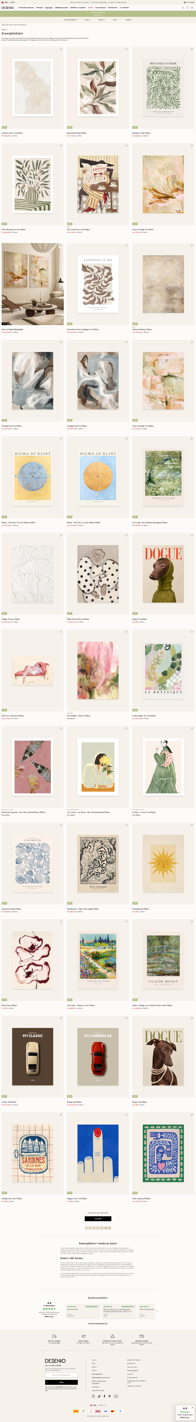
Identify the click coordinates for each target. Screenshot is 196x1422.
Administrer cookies (134, 1386)
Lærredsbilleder (61, 8)
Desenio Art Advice (133, 1360)
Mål (114, 20)
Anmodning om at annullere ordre (136, 1381)
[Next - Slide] (157, 1311)
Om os (94, 1360)
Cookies (130, 1374)
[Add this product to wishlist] (61, 49)
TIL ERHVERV (124, 8)
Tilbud (90, 8)
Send (61, 1382)
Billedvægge (100, 8)
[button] (185, 1412)
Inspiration (112, 8)
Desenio (104, 1416)
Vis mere (98, 1219)
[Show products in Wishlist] (187, 7)
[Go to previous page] (86, 1228)
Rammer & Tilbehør (77, 8)
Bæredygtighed (97, 1374)
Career (94, 1370)
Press (94, 1363)
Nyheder (39, 8)
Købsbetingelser (133, 1370)
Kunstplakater (21, 25)
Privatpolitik (59, 1387)
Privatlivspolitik (132, 1377)
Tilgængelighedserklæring (101, 1377)
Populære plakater (26, 8)
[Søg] (183, 8)
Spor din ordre (132, 1367)
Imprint (94, 1367)
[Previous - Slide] (63, 1311)
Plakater (48, 8)
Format (101, 20)
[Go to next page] (109, 1228)
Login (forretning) (98, 1390)
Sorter (127, 20)
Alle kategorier (70, 20)
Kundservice (131, 1363)
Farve (87, 20)
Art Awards (95, 1387)
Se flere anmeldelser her (97, 1323)
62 (106, 1228)
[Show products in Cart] (192, 7)
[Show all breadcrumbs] (4, 25)
